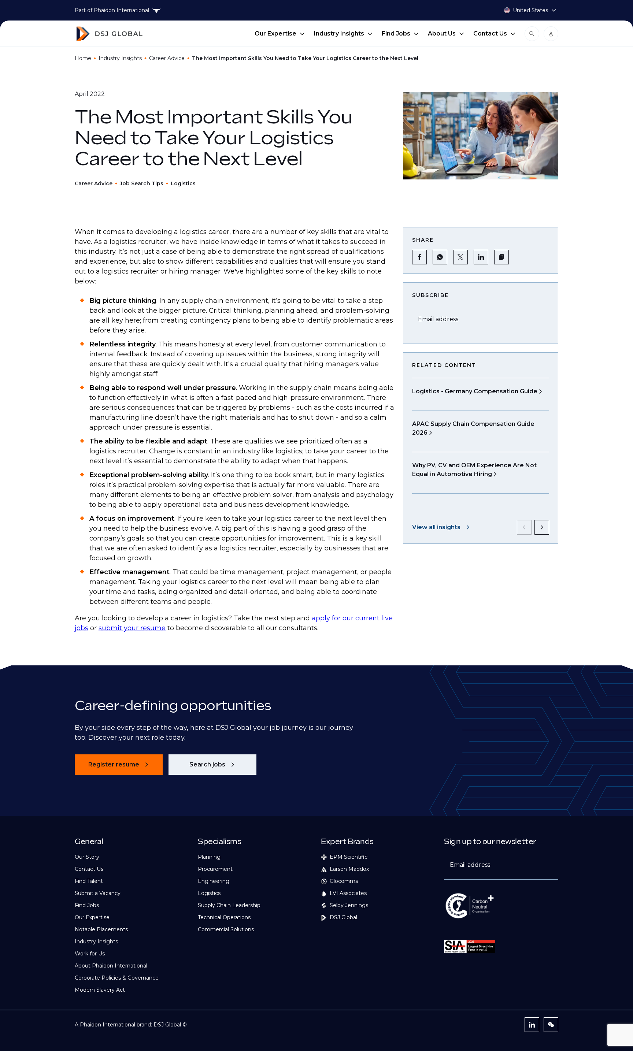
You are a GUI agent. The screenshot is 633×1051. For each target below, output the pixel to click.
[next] (541, 527)
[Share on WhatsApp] (440, 257)
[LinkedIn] (532, 1024)
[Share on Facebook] (419, 257)
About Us (442, 33)
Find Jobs (396, 33)
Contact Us (490, 33)
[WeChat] (551, 1024)
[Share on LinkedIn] (481, 257)
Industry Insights (339, 33)
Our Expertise (275, 33)
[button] (501, 257)
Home (83, 58)
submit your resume (132, 628)
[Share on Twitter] (460, 257)
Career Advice (167, 58)
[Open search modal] (532, 33)
